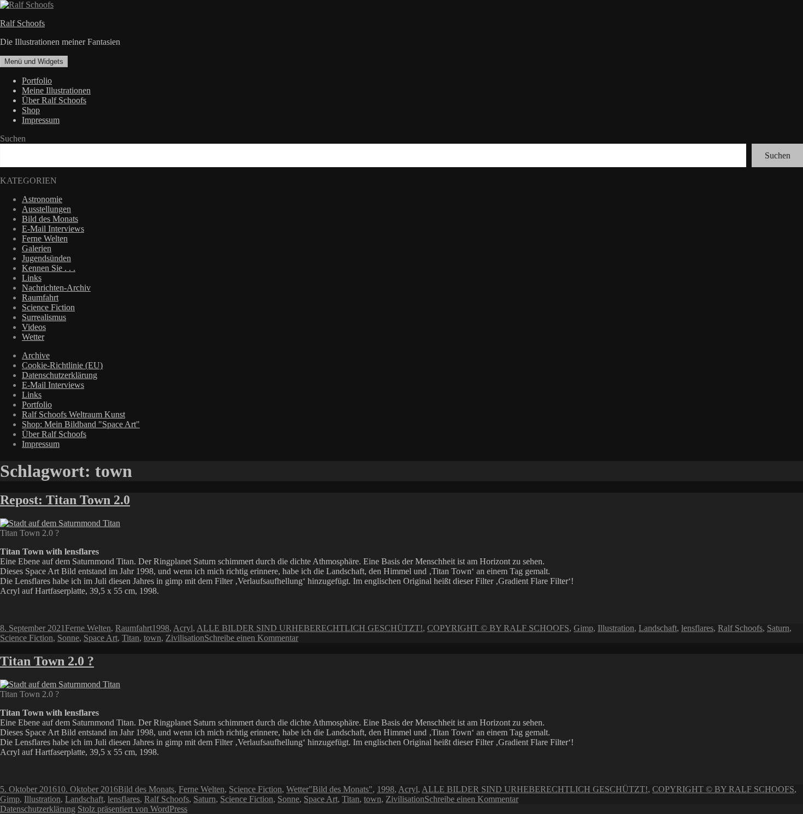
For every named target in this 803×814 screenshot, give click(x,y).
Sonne (68, 637)
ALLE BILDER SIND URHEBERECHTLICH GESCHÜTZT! (310, 628)
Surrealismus (44, 317)
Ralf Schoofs (22, 23)
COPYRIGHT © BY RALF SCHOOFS (498, 628)
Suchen (13, 138)
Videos (34, 327)
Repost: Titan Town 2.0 (65, 500)
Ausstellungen (46, 209)
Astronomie (42, 199)
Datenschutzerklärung (59, 375)
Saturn (778, 628)
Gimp (583, 628)
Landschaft (658, 628)
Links (32, 277)
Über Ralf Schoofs (54, 100)
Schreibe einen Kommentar (251, 637)
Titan (130, 637)
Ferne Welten (45, 238)
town (152, 637)
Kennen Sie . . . (48, 268)
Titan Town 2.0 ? (47, 661)
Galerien (36, 248)
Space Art (100, 637)
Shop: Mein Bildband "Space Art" (81, 424)
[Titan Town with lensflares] (60, 684)
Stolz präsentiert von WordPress (132, 808)
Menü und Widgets (33, 61)
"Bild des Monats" (341, 789)
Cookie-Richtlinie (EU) (62, 365)
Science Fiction (48, 307)
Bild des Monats (50, 218)
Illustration (616, 628)
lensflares (697, 628)
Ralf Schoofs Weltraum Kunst (73, 414)
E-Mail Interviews (53, 228)
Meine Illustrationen (56, 90)
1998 (160, 628)
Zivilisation (185, 637)
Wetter (33, 336)
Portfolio (37, 80)
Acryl (183, 628)
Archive (36, 355)
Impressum (41, 120)
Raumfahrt (40, 297)
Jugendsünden (46, 258)
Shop (31, 110)
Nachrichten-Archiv (56, 287)
